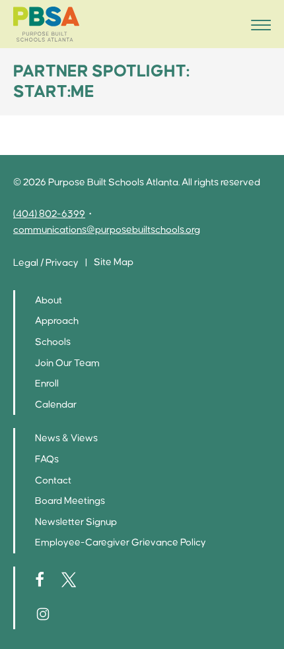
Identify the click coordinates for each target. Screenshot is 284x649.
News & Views (66, 438)
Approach (57, 321)
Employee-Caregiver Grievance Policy (120, 542)
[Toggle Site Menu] (257, 24)
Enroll (47, 383)
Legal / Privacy (46, 263)
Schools (53, 342)
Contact (53, 480)
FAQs (47, 459)
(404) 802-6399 (49, 214)
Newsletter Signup (76, 522)
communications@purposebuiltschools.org (106, 230)
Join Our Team (67, 363)
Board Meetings (70, 501)
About (48, 300)
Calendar (56, 405)
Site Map (113, 262)
